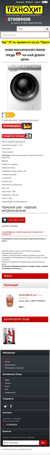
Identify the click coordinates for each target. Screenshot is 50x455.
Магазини (29, 2)
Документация (10, 365)
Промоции (20, 2)
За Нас (7, 362)
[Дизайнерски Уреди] (9, 336)
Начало (7, 359)
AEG (6, 389)
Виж (21, 307)
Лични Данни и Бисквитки (14, 368)
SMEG (7, 380)
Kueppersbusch (10, 392)
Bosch (7, 386)
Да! (43, 443)
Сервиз (37, 2)
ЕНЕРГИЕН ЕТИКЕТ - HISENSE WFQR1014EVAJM (21, 120)
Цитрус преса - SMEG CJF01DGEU (32, 301)
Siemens (8, 383)
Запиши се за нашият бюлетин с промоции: (19, 437)
